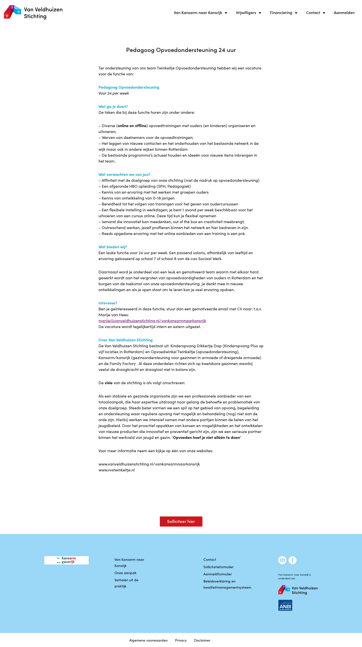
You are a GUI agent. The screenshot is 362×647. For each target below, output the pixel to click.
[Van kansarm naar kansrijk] (33, 12)
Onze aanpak (125, 572)
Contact (313, 12)
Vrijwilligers (246, 12)
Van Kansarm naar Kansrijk (198, 12)
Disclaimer (202, 640)
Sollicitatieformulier (218, 566)
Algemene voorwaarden (148, 640)
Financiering (281, 12)
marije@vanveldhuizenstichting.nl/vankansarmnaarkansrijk (152, 320)
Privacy (181, 640)
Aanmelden (344, 12)
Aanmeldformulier (217, 573)
